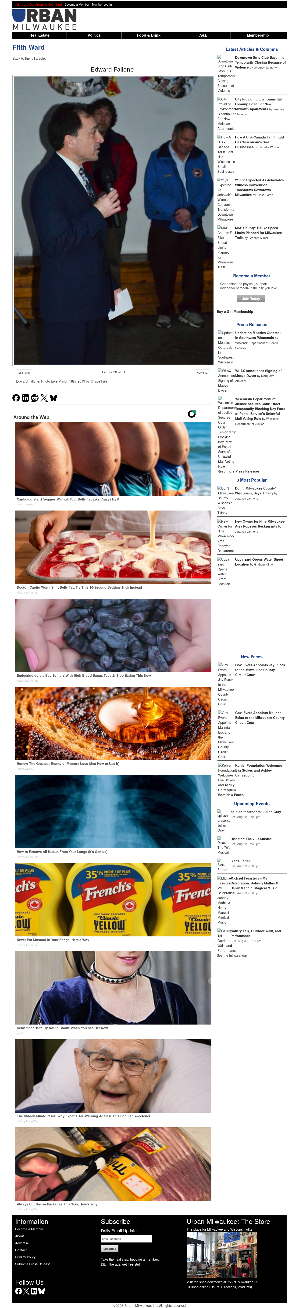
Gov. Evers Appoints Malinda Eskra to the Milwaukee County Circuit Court (260, 717)
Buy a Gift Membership (235, 311)
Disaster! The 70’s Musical (252, 838)
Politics (94, 35)
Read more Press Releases (238, 471)
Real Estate (39, 35)
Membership (258, 35)
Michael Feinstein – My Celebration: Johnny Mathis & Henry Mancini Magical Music (254, 883)
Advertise (22, 1243)
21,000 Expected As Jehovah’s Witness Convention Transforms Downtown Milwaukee (259, 187)
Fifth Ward (28, 47)
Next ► (202, 372)
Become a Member (251, 276)
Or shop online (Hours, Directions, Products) (219, 1286)
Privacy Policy (25, 1257)
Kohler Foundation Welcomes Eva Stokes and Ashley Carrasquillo (259, 770)
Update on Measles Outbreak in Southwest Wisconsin (258, 335)
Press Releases (251, 324)
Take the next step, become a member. (130, 1259)
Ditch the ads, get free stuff (121, 1264)
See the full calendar (232, 955)
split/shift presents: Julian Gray (256, 811)
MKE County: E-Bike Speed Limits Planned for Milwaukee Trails (258, 232)
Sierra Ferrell (241, 861)
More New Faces (230, 794)
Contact (21, 1250)
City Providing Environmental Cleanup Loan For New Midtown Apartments (258, 104)
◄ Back (24, 372)
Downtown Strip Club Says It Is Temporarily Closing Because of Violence (260, 62)
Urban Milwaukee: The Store (228, 1221)
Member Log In (102, 4)
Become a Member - (78, 4)
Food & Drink (148, 35)
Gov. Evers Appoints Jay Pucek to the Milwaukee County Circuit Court (260, 670)
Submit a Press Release (33, 1264)
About (19, 1236)
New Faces (252, 657)
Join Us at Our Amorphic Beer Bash (38, 4)
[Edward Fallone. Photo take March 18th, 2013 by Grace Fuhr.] (112, 220)
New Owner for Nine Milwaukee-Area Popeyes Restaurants (260, 523)
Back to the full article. (29, 58)
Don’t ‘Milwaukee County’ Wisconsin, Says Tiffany (255, 490)
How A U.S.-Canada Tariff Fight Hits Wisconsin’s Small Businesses (259, 142)
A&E (203, 35)
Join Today (251, 298)
